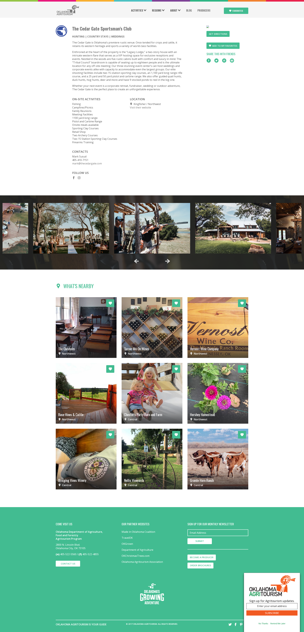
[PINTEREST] (241, 624)
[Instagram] (79, 177)
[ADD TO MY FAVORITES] (110, 303)
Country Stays (97, 36)
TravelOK (127, 538)
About (173, 10)
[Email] (224, 60)
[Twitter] (216, 60)
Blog (189, 10)
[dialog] (272, 602)
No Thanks (263, 623)
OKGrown (127, 544)
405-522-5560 (68, 554)
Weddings (117, 36)
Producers (203, 10)
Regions (156, 10)
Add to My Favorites (224, 45)
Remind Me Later (277, 623)
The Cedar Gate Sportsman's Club (102, 28)
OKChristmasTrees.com (135, 556)
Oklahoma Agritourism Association (142, 562)
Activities (137, 10)
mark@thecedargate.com (87, 163)
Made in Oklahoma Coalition (138, 532)
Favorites (237, 10)
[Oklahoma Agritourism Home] (68, 10)
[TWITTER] (230, 624)
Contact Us (68, 563)
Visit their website (140, 107)
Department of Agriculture (137, 550)
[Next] (167, 261)
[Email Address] (217, 532)
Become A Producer (201, 557)
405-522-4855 (90, 554)
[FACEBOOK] (235, 624)
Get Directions (218, 33)
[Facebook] (73, 177)
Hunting (78, 36)
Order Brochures (200, 565)
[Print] (232, 60)
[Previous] (136, 261)
